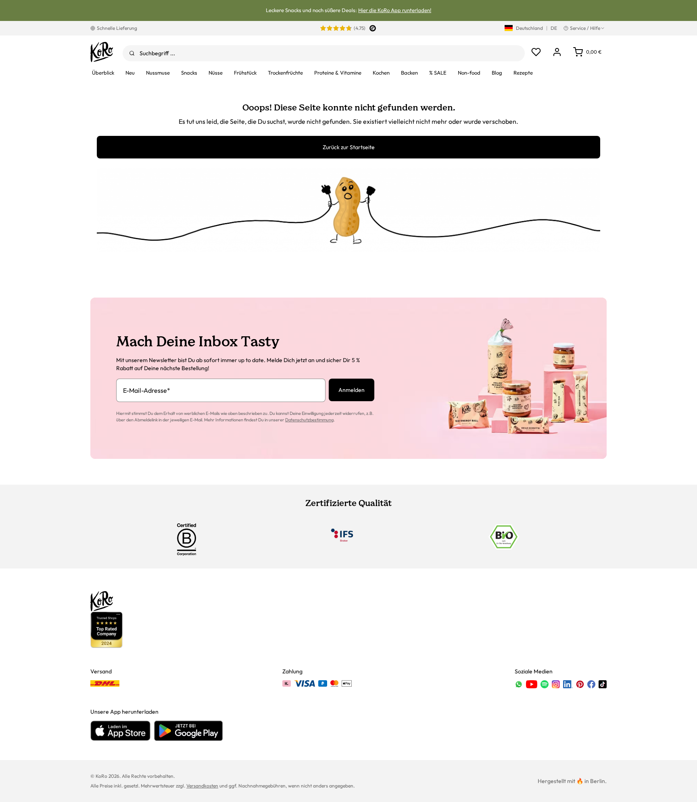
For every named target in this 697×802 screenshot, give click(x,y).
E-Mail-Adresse (146, 390)
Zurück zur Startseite (349, 147)
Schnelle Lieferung (117, 28)
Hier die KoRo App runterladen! (394, 10)
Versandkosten (202, 786)
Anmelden (351, 390)
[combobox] (324, 53)
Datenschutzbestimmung (309, 420)
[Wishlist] (536, 52)
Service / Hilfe (585, 28)
